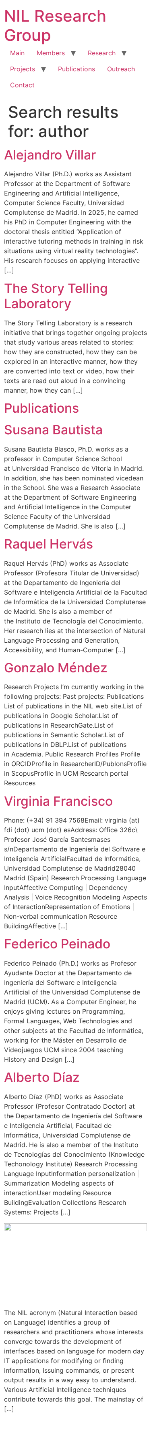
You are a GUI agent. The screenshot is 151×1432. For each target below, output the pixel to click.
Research (102, 53)
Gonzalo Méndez (56, 668)
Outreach (121, 69)
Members (51, 53)
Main (17, 53)
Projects (22, 69)
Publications (76, 69)
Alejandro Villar (50, 155)
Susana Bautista (53, 430)
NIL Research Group (55, 25)
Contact (22, 85)
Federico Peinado (57, 944)
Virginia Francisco (58, 801)
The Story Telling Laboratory (56, 295)
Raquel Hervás (48, 544)
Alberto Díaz (42, 1077)
